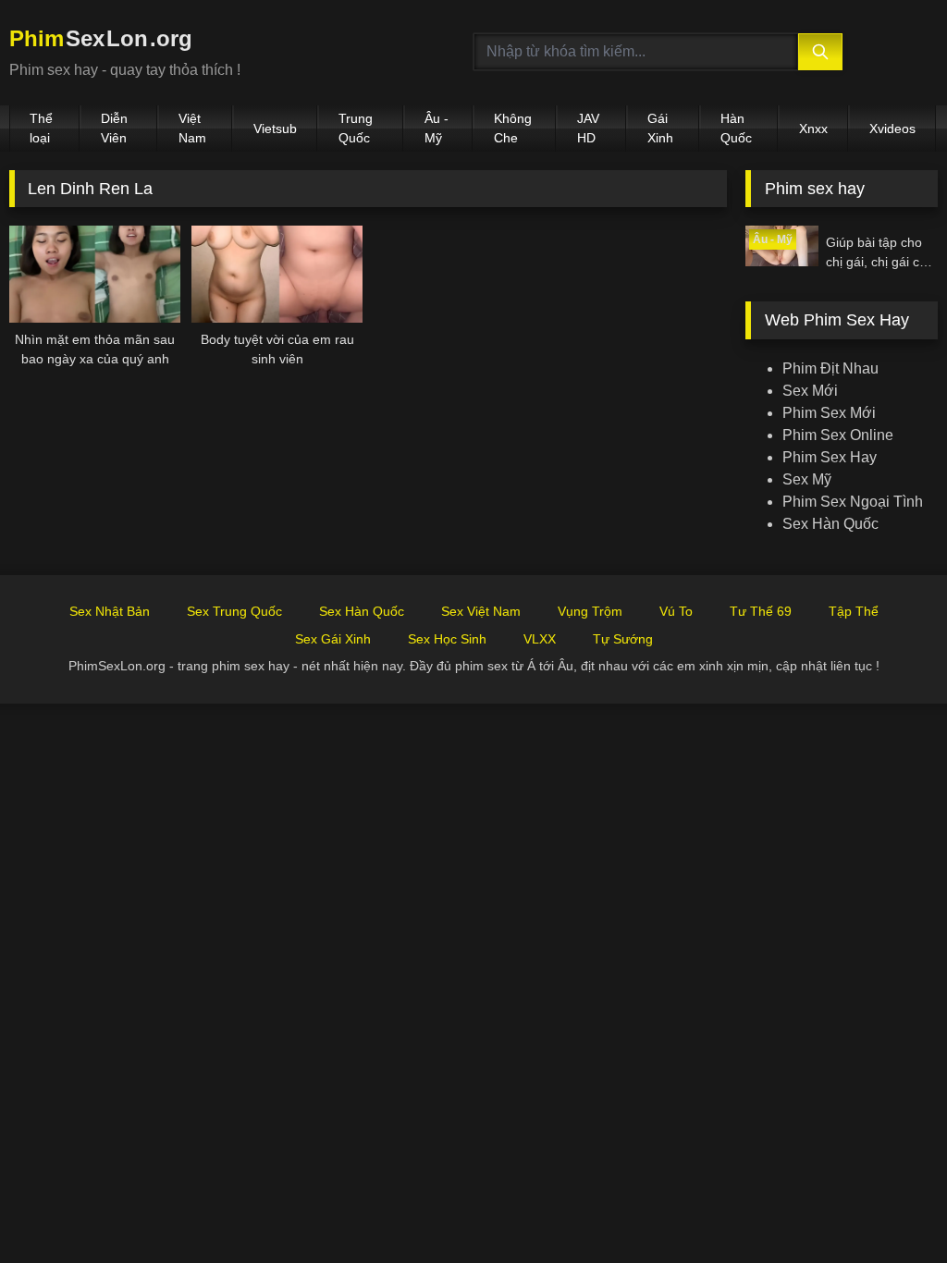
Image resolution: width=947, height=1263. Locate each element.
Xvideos (892, 128)
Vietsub (275, 128)
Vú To (676, 611)
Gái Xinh (660, 128)
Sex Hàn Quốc (830, 524)
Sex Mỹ (806, 479)
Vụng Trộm (590, 611)
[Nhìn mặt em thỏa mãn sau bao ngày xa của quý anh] (94, 274)
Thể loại (41, 128)
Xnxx (813, 128)
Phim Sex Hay (829, 457)
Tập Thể (854, 611)
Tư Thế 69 (761, 611)
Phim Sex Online (837, 435)
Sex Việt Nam (481, 611)
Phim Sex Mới (829, 413)
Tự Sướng (623, 639)
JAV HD (588, 128)
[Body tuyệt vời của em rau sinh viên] (277, 274)
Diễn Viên (114, 128)
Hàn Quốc (736, 128)
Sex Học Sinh (447, 639)
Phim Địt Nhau (830, 368)
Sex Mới (810, 391)
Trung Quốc (355, 128)
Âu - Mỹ (436, 128)
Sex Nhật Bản (109, 611)
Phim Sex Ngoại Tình (852, 501)
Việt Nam (192, 128)
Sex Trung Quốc (234, 611)
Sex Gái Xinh (333, 639)
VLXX (539, 639)
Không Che (513, 128)
